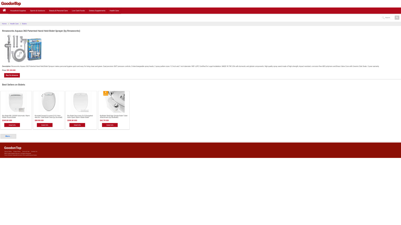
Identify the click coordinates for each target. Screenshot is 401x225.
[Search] (397, 18)
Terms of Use (25, 151)
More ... (8, 136)
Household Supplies (18, 11)
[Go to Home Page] (4, 11)
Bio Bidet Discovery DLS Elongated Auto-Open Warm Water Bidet (80, 116)
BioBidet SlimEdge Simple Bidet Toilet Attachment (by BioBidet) (113, 116)
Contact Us (34, 151)
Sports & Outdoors (37, 11)
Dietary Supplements (97, 11)
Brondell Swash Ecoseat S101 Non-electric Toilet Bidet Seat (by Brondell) (48, 116)
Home (4, 24)
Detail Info (12, 125)
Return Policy (8, 151)
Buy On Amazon (12, 75)
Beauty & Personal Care (58, 11)
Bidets (24, 24)
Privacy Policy (17, 151)
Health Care (114, 11)
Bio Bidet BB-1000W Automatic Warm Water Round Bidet (16, 116)
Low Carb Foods (78, 11)
